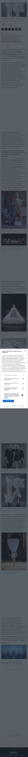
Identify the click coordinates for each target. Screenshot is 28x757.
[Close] (25, 351)
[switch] (23, 378)
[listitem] (14, 376)
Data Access (14, 405)
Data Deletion (6, 405)
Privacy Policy (22, 405)
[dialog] (14, 378)
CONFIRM (8, 400)
